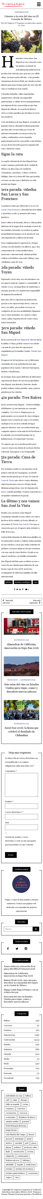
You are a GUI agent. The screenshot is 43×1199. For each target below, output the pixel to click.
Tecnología (21, 1078)
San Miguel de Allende (26, 340)
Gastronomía (21, 1040)
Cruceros (21, 1025)
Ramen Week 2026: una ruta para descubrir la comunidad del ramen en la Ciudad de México (21, 983)
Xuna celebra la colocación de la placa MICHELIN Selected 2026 (19, 967)
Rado (8, 1151)
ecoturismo (11, 1117)
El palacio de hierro (27, 1117)
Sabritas (26, 1160)
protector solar (30, 1147)
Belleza (21, 1020)
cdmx (15, 1100)
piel (26, 1143)
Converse (21, 1108)
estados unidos (12, 1121)
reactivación (18, 1151)
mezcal (9, 1139)
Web (7, 823)
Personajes (21, 1068)
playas (8, 1147)
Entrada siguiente (34, 601)
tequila (20, 1164)
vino (36, 582)
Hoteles (21, 1044)
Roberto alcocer (12, 1160)
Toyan (10, 287)
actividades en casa (14, 1096)
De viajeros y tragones (14, 23)
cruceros (23, 1113)
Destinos (13, 680)
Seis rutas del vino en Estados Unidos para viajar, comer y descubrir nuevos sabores (21, 688)
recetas (30, 1151)
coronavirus (11, 1113)
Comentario (11, 771)
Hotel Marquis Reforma (16, 1126)
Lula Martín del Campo (16, 1134)
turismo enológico (23, 582)
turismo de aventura (24, 1169)
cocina (25, 1104)
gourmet (25, 1121)
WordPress (37, 1194)
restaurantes (23, 1156)
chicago (23, 1100)
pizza (34, 1143)
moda (29, 1139)
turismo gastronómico (15, 1173)
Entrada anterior (8, 601)
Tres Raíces (15, 412)
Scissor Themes (8, 1194)
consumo (10, 1108)
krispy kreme (11, 1130)
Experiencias (21, 12)
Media (21, 1059)
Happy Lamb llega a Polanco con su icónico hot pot (21, 991)
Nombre (9, 801)
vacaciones (33, 1173)
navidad (18, 1143)
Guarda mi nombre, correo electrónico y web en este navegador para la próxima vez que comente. (20, 841)
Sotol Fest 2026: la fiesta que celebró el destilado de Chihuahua (21, 731)
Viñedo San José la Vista (22, 524)
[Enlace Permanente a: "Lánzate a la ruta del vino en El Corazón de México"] (21, 41)
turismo (9, 1169)
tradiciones (31, 1164)
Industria (21, 1049)
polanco (17, 1147)
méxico (8, 582)
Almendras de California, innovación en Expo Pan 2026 (18, 974)
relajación (10, 1156)
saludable (10, 1164)
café (7, 1100)
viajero (9, 1177)
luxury (31, 1134)
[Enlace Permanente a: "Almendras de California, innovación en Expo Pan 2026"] (21, 626)
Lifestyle (21, 1054)
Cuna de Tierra (7, 480)
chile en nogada (12, 1104)
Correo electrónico (14, 812)
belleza (28, 1096)
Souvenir (21, 1073)
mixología (19, 1139)
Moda (21, 1064)
